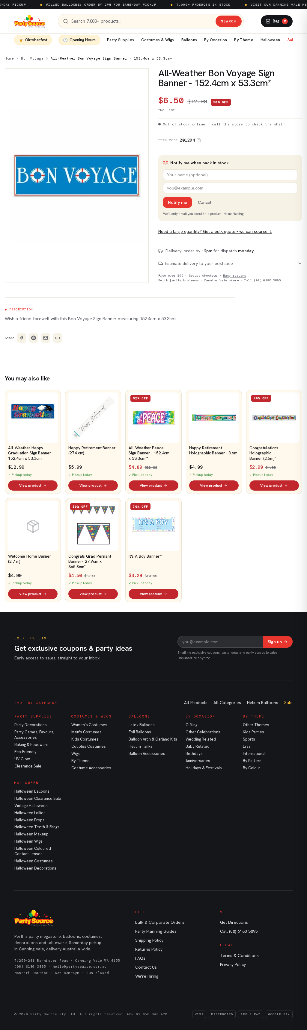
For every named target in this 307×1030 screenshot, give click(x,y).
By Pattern (252, 760)
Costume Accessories (91, 767)
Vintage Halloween (31, 805)
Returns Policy (148, 949)
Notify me (177, 202)
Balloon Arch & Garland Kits (153, 739)
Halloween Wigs (28, 841)
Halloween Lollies (30, 812)
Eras (247, 746)
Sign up (275, 641)
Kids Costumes (85, 739)
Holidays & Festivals (204, 767)
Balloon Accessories (147, 753)
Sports (249, 739)
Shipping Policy (149, 940)
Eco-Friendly (25, 751)
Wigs (75, 753)
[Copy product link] (57, 338)
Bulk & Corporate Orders (159, 922)
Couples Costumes (88, 746)
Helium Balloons (262, 702)
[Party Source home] (29, 21)
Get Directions (234, 922)
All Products (195, 702)
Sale (292, 40)
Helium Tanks (141, 746)
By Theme (243, 40)
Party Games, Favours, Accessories (34, 734)
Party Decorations (30, 724)
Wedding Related (201, 739)
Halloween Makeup (31, 834)
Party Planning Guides (156, 931)
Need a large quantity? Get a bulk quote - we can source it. (215, 231)
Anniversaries (198, 760)
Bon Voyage (32, 58)
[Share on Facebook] (21, 338)
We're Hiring (146, 976)
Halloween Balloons (31, 791)
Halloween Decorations (35, 868)
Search (228, 21)
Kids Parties (253, 732)
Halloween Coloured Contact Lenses (32, 851)
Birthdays (194, 753)
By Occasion (215, 40)
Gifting (191, 724)
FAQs (140, 958)
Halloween (270, 40)
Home (9, 58)
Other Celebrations (203, 732)
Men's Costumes (86, 732)
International (254, 753)
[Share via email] (45, 338)
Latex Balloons (142, 724)
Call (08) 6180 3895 (262, 280)
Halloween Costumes (33, 861)
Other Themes (256, 724)
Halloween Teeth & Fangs (36, 826)
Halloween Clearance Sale (37, 798)
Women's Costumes (89, 724)
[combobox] (142, 21)
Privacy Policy (233, 964)
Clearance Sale (27, 766)
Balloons (189, 40)
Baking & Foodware (31, 744)
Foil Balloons (140, 732)
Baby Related (198, 746)
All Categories (227, 702)
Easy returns (234, 275)
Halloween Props (29, 820)
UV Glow (22, 758)
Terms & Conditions (239, 955)
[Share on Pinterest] (33, 338)
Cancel (204, 202)
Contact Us (146, 967)
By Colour (251, 767)
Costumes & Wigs (157, 40)
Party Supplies (120, 40)
